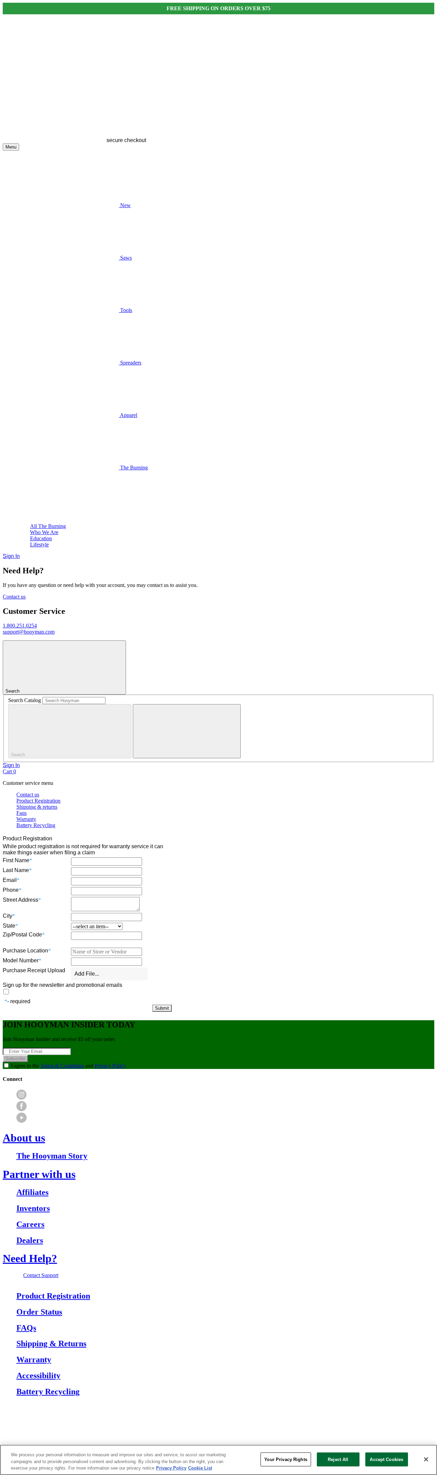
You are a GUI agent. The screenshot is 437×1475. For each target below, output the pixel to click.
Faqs (21, 813)
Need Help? (30, 1258)
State (9, 926)
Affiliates (32, 1192)
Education (41, 538)
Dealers (29, 1240)
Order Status (39, 1311)
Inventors (33, 1208)
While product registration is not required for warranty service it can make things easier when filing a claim (83, 849)
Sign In (11, 556)
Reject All (338, 1459)
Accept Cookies (386, 1459)
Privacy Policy (110, 1066)
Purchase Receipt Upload (34, 970)
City (7, 916)
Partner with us (39, 1174)
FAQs (26, 1327)
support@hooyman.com (29, 632)
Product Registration (38, 801)
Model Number (21, 960)
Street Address (20, 900)
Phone (11, 890)
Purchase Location (25, 950)
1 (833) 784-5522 (217, 1422)
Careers (30, 1224)
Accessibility (38, 1375)
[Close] (426, 1459)
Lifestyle (39, 544)
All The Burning (48, 526)
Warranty (26, 819)
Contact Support (40, 1275)
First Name (16, 860)
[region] (218, 1460)
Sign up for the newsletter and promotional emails (62, 985)
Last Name (16, 870)
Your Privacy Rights (285, 1459)
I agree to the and (68, 1066)
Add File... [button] (86, 974)
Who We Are (44, 532)
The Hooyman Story (51, 1155)
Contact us (14, 597)
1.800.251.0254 (20, 625)
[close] (187, 731)
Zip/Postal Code (22, 934)
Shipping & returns (36, 807)
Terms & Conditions (62, 1066)
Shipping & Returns (51, 1343)
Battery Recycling (35, 825)
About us (24, 1138)
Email (10, 880)
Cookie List (200, 1468)
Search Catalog (24, 700)
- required (18, 1001)
